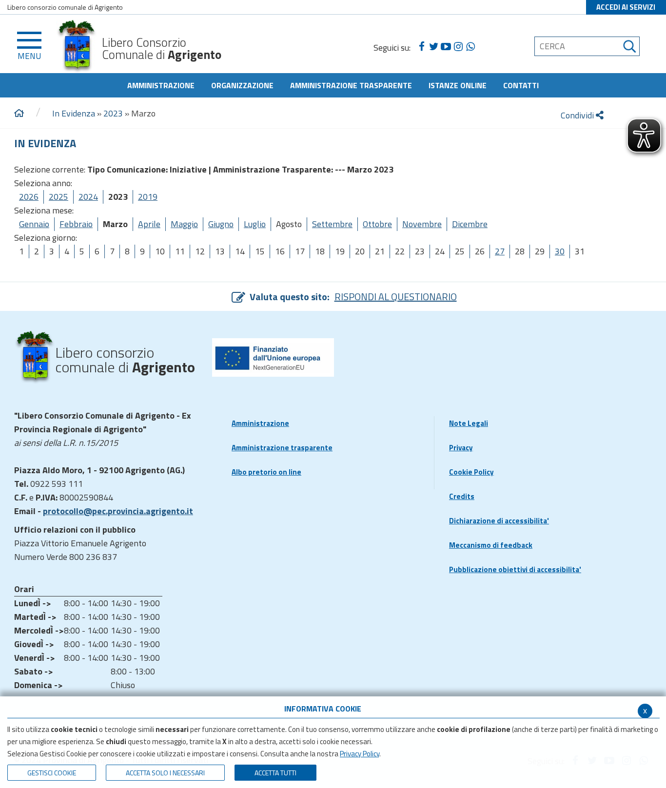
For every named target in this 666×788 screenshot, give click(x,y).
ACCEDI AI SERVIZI (625, 7)
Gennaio (34, 224)
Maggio (184, 224)
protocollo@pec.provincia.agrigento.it (118, 511)
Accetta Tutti (275, 773)
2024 (88, 196)
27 (500, 251)
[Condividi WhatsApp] (470, 47)
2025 (58, 196)
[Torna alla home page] (19, 113)
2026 (29, 196)
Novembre (422, 224)
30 (560, 251)
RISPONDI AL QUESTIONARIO (395, 296)
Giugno (221, 224)
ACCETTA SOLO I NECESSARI (165, 773)
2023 (113, 113)
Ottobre (377, 224)
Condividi (578, 115)
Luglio (255, 224)
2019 (147, 196)
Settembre (332, 224)
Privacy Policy (359, 753)
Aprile (149, 224)
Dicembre (470, 224)
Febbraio (76, 224)
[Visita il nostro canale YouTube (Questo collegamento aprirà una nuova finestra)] (446, 47)
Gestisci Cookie (51, 773)
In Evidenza (73, 113)
